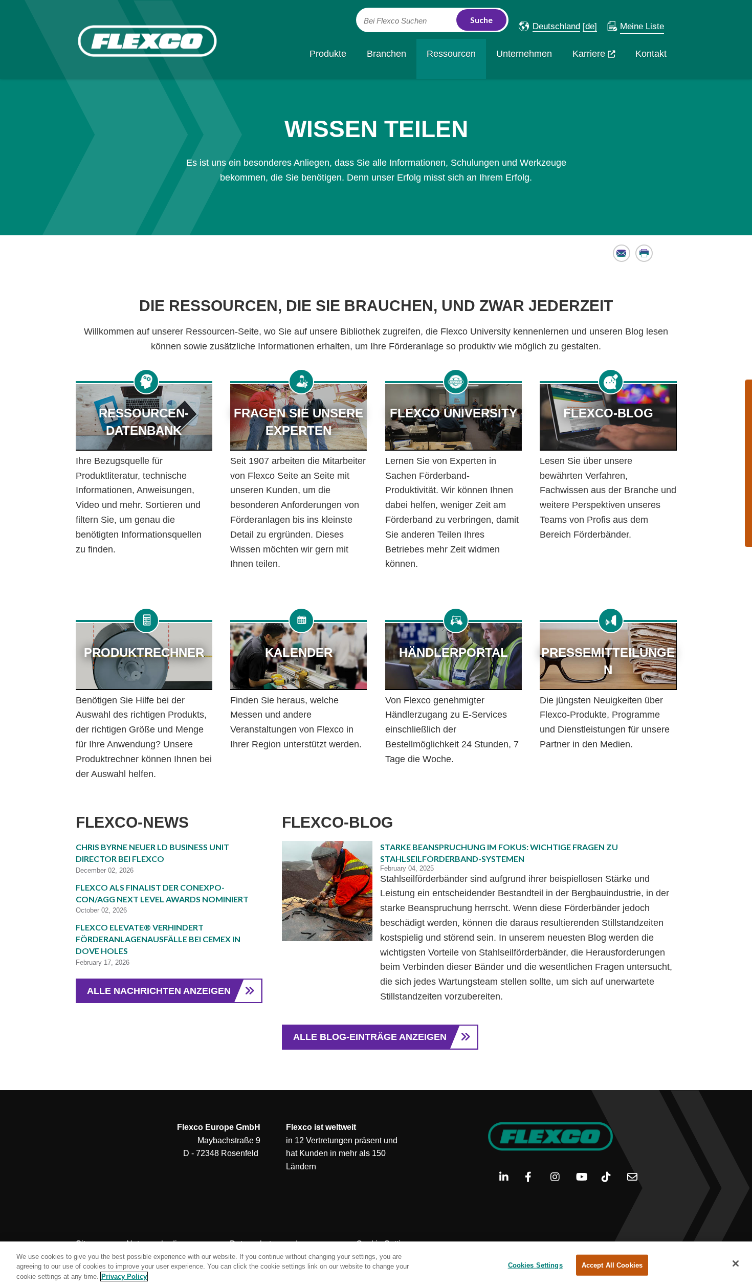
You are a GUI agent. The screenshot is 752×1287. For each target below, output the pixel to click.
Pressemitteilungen (608, 661)
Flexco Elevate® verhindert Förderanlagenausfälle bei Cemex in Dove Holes (158, 939)
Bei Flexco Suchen (395, 21)
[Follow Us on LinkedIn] (508, 1177)
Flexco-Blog (608, 413)
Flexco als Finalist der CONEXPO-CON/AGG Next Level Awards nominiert (162, 893)
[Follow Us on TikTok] (611, 1177)
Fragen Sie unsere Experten (298, 421)
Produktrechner (144, 652)
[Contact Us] (636, 1177)
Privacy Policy (124, 1276)
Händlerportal (453, 652)
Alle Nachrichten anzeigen (159, 991)
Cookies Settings (535, 1265)
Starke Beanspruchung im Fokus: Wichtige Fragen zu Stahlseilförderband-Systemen (499, 852)
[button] (549, 26)
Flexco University (453, 413)
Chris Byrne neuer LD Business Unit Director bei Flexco (152, 852)
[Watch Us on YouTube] (585, 1177)
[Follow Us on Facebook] (534, 1177)
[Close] (735, 1263)
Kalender (299, 652)
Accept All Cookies (612, 1265)
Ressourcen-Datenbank (144, 421)
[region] (376, 1264)
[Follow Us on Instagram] (559, 1177)
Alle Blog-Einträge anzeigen (370, 1037)
